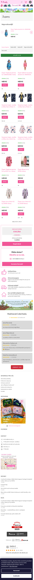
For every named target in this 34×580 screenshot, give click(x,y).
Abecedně (4, 50)
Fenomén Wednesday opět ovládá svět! (10, 514)
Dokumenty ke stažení (6, 389)
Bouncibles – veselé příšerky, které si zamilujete (13, 510)
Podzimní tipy (4, 485)
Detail (5, 85)
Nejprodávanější (28, 47)
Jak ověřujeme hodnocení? (7, 385)
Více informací (13, 566)
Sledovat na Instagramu (14, 426)
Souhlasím (16, 576)
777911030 (5, 449)
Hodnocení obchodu (17, 313)
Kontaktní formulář (17, 264)
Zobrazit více (17, 367)
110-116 (20, 121)
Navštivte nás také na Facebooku (11, 444)
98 (2, 89)
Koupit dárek (17, 244)
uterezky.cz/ (6, 447)
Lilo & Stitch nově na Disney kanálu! (9, 488)
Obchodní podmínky (6, 379)
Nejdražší (20, 47)
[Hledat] (21, 2)
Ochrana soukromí (5, 383)
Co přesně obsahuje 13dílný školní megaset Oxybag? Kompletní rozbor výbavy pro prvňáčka (16, 480)
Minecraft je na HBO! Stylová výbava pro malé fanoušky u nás (16, 492)
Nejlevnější (13, 47)
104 (19, 218)
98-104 (3, 121)
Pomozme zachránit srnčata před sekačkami (12, 506)
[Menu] (30, 2)
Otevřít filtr (17, 55)
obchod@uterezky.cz (8, 439)
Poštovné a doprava (6, 381)
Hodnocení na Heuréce (6, 387)
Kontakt (3, 391)
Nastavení (16, 571)
